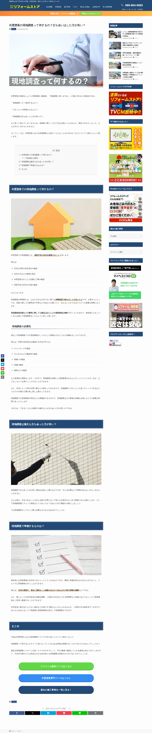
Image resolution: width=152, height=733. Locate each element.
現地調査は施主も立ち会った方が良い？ (38, 161)
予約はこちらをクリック (91, 13)
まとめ (24, 169)
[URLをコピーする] (95, 713)
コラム (13, 29)
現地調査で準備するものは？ (33, 165)
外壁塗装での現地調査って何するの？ (37, 154)
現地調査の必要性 (32, 158)
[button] (16, 713)
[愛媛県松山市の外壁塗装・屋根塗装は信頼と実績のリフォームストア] (24, 6)
